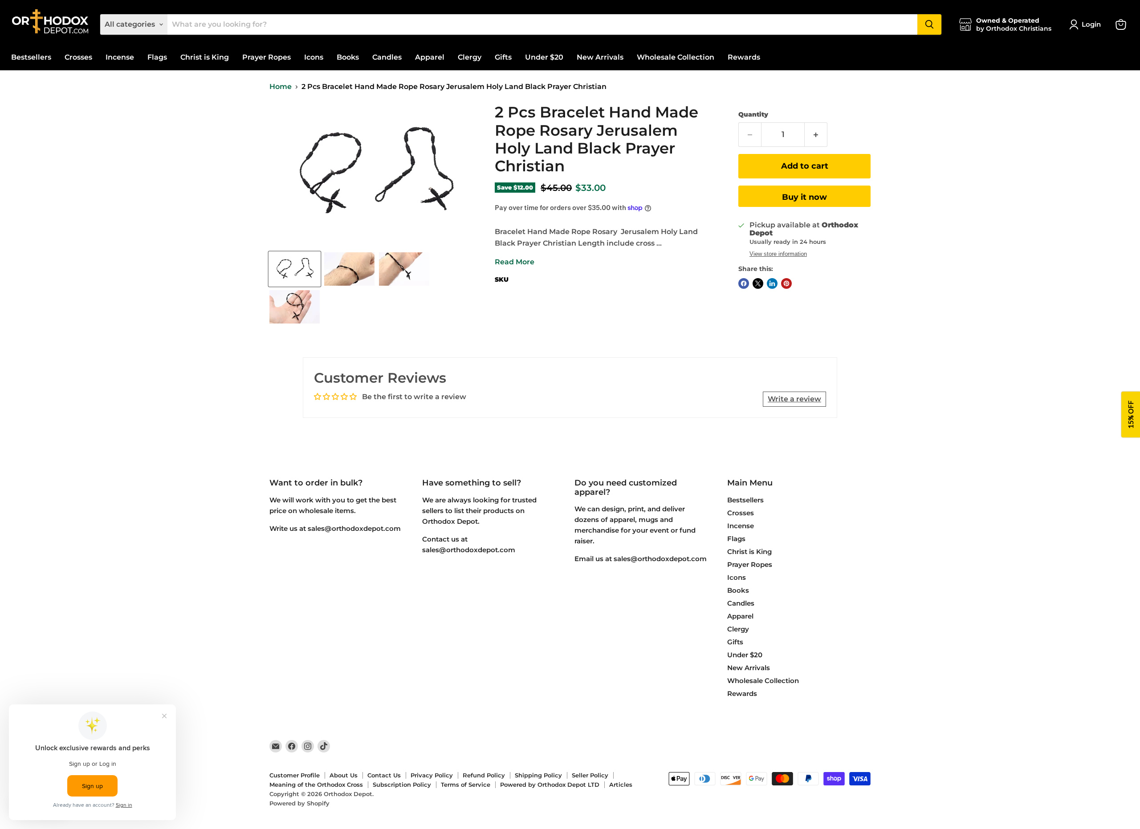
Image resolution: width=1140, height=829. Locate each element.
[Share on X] (758, 283)
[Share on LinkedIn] (772, 283)
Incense (120, 57)
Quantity (753, 114)
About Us (344, 775)
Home (280, 87)
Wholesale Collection (675, 57)
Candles (387, 57)
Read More (514, 262)
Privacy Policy (432, 775)
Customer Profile (294, 775)
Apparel (429, 57)
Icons (313, 57)
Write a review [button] (794, 399)
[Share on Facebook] (743, 283)
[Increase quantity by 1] (816, 134)
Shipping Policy (538, 775)
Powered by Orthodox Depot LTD (549, 784)
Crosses (78, 57)
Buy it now (804, 197)
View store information (778, 254)
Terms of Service (465, 784)
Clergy (469, 57)
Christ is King (204, 57)
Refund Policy (484, 775)
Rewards (744, 57)
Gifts (503, 57)
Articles (620, 784)
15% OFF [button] (1131, 414)
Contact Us (384, 775)
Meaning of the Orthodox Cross (316, 784)
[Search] (929, 24)
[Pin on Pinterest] (786, 283)
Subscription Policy (402, 784)
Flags (157, 57)
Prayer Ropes (266, 57)
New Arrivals (600, 57)
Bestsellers (31, 57)
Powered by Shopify (299, 803)
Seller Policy (590, 775)
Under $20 (544, 57)
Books (348, 57)
